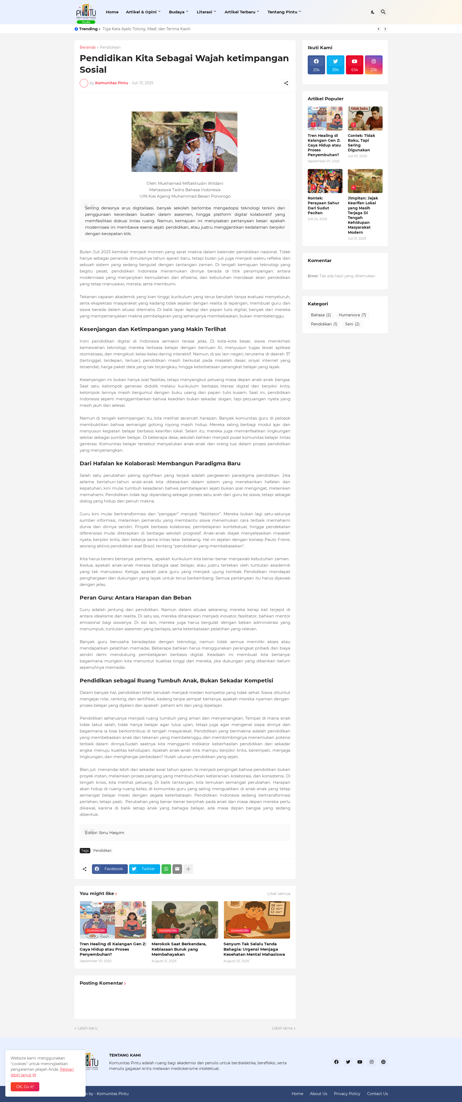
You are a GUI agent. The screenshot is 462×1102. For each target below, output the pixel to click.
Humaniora (352, 315)
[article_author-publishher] (374, 77)
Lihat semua (278, 894)
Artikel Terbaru (240, 11)
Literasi (204, 11)
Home (112, 11)
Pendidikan (110, 47)
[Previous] (378, 29)
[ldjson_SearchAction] (335, 77)
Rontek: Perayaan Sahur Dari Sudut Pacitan (323, 205)
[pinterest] (383, 1061)
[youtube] (359, 1061)
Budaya (176, 11)
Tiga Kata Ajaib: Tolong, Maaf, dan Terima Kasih (146, 28)
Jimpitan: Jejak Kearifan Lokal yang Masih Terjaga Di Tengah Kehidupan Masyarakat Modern (363, 215)
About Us (318, 1093)
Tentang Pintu (282, 11)
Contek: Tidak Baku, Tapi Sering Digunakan (361, 143)
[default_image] (355, 77)
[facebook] (336, 1061)
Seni (352, 324)
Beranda (87, 47)
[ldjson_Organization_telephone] (316, 77)
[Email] (177, 869)
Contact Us (377, 1093)
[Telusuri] (383, 12)
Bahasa (321, 315)
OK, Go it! (25, 1086)
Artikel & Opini (141, 11)
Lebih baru (87, 1028)
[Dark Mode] (373, 12)
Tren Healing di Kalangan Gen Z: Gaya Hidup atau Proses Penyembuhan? (113, 949)
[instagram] (371, 1061)
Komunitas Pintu (113, 1093)
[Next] (385, 29)
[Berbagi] (286, 83)
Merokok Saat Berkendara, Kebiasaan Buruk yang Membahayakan (179, 949)
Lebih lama (282, 1028)
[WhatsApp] (166, 869)
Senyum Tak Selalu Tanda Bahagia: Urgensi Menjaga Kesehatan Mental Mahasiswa (254, 949)
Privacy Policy (347, 1093)
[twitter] (348, 1061)
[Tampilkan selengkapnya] (188, 869)
